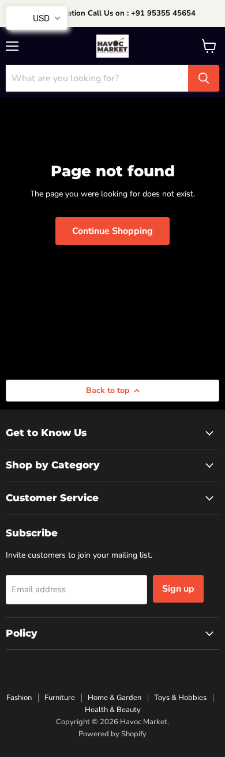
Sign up (178, 588)
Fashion (19, 697)
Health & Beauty (113, 710)
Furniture (59, 697)
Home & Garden (114, 697)
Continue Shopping (112, 231)
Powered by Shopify (112, 734)
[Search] (203, 78)
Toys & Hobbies (180, 697)
